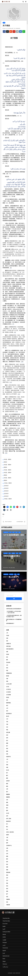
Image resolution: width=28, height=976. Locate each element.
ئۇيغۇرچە (4, 939)
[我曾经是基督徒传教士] (14, 560)
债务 (7, 659)
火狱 (7, 837)
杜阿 (7, 815)
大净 (7, 719)
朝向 (7, 807)
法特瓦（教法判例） (10, 832)
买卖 (7, 640)
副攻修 (7, 675)
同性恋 (7, 697)
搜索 (14, 598)
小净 (7, 759)
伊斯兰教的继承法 (9, 649)
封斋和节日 (8, 756)
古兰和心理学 (9, 684)
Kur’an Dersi (5, 923)
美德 (19, 532)
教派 (7, 783)
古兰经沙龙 (5, 553)
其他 (7, 667)
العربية (4, 929)
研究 (16, 532)
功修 (7, 678)
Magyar (4, 961)
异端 (7, 764)
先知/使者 (8, 662)
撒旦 (7, 775)
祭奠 (7, 856)
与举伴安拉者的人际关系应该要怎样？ (14, 608)
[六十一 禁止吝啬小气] (14, 581)
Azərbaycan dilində (6, 931)
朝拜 (7, 810)
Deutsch (4, 934)
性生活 (7, 770)
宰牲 (7, 748)
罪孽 (7, 867)
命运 (7, 705)
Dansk (4, 958)
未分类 (7, 813)
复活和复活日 (9, 713)
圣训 (7, 710)
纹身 (7, 861)
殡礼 (7, 826)
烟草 (7, 842)
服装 (7, 802)
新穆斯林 (13, 553)
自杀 (7, 877)
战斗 (7, 772)
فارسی (4, 945)
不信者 (7, 635)
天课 (7, 724)
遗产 (7, 894)
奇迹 (7, 729)
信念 (7, 657)
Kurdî (4, 953)
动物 (7, 681)
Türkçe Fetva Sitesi (6, 921)
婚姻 (7, 743)
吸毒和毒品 (8, 702)
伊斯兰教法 (8, 646)
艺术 (7, 880)
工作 (10, 532)
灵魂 (7, 840)
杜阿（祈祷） (9, 818)
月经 (7, 799)
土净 (7, 708)
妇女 (7, 740)
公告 (7, 665)
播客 (7, 778)
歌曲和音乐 (8, 821)
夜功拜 (7, 716)
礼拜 (7, 853)
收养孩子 (8, 780)
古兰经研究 (11, 574)
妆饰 (7, 737)
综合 (7, 864)
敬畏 (15, 574)
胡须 (7, 875)
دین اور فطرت (5, 966)
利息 (7, 670)
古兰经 (7, 686)
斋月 (7, 791)
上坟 (7, 632)
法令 (7, 829)
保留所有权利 (17, 973)
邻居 (7, 896)
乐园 (7, 638)
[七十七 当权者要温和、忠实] (14, 539)
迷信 (7, 885)
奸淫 (7, 735)
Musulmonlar (5, 947)
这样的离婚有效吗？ (10, 623)
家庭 (7, 751)
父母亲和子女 (9, 845)
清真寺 (7, 834)
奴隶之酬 (8, 732)
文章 (4, 22)
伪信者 (7, 654)
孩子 (7, 745)
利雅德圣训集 (6, 532)
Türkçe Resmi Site (6, 918)
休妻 (7, 651)
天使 (7, 721)
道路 (7, 891)
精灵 (7, 859)
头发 (7, 727)
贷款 (7, 883)
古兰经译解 (8, 694)
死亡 (7, 824)
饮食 (7, 902)
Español (4, 950)
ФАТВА (4, 937)
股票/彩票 (8, 872)
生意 (7, 848)
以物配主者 (8, 643)
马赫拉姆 (8, 904)
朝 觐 (7, 805)
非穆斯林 (8, 899)
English (4, 926)
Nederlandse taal (6, 956)
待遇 (7, 767)
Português (5, 942)
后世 (7, 700)
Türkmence (5, 964)
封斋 (7, 754)
